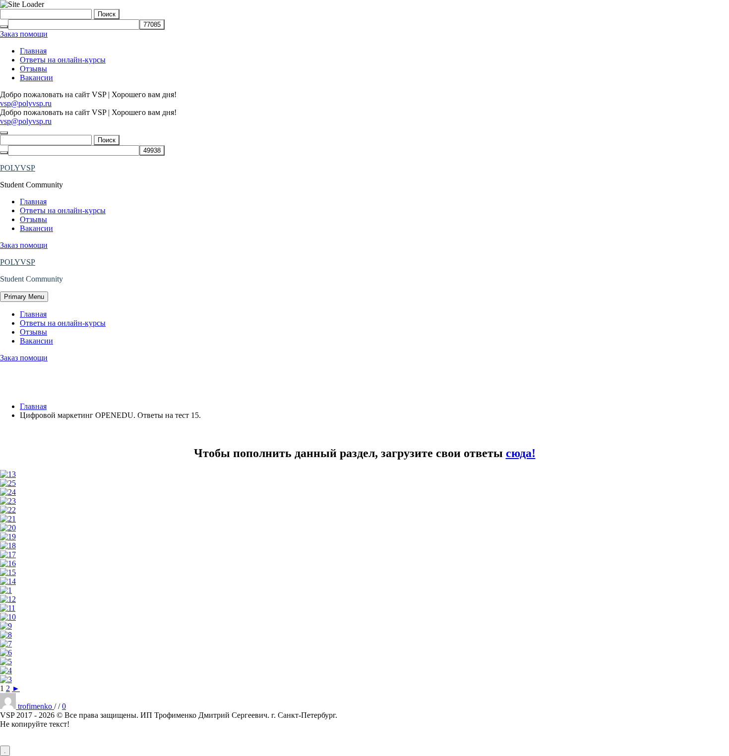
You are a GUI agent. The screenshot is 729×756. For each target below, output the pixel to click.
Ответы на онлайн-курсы (63, 60)
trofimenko (36, 706)
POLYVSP (17, 168)
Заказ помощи (24, 34)
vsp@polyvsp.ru (26, 103)
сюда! (521, 453)
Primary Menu (24, 296)
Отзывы (33, 68)
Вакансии (36, 77)
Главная (33, 51)
